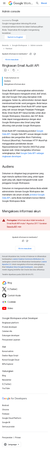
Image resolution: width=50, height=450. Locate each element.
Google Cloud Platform (11, 418)
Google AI (6, 422)
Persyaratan (7, 437)
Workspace (29, 3)
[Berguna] (31, 54)
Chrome (5, 410)
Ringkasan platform (10, 323)
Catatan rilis (7, 331)
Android (5, 405)
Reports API (12, 227)
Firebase (5, 414)
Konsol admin (7, 351)
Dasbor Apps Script (10, 355)
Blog (4, 376)
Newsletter (6, 380)
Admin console (11, 11)
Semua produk (8, 427)
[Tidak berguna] (35, 54)
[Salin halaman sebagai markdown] (13, 70)
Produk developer (9, 327)
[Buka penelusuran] (37, 3)
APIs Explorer (7, 364)
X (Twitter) (6, 384)
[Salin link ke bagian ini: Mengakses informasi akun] (43, 211)
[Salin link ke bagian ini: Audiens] (16, 166)
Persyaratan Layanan (11, 340)
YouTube (6, 388)
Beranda (5, 45)
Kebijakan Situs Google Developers (19, 267)
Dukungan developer (10, 335)
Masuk (44, 3)
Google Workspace (19, 45)
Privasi (18, 437)
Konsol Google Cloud (10, 360)
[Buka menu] (4, 3)
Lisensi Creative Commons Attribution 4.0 (28, 259)
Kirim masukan (12, 59)
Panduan (9, 49)
